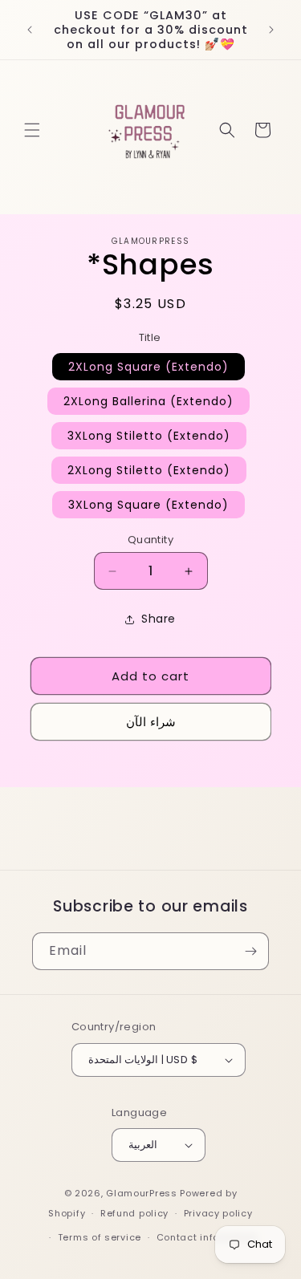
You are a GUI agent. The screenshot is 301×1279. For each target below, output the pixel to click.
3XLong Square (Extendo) (148, 505)
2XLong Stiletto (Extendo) (148, 470)
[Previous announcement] (29, 29)
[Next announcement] (271, 29)
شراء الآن (151, 721)
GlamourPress (141, 1193)
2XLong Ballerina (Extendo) (148, 401)
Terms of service (99, 1237)
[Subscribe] (250, 951)
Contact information (207, 1237)
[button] (32, 130)
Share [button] (158, 619)
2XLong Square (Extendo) (148, 367)
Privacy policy (218, 1213)
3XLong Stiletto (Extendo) (148, 436)
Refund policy (134, 1213)
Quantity (150, 539)
